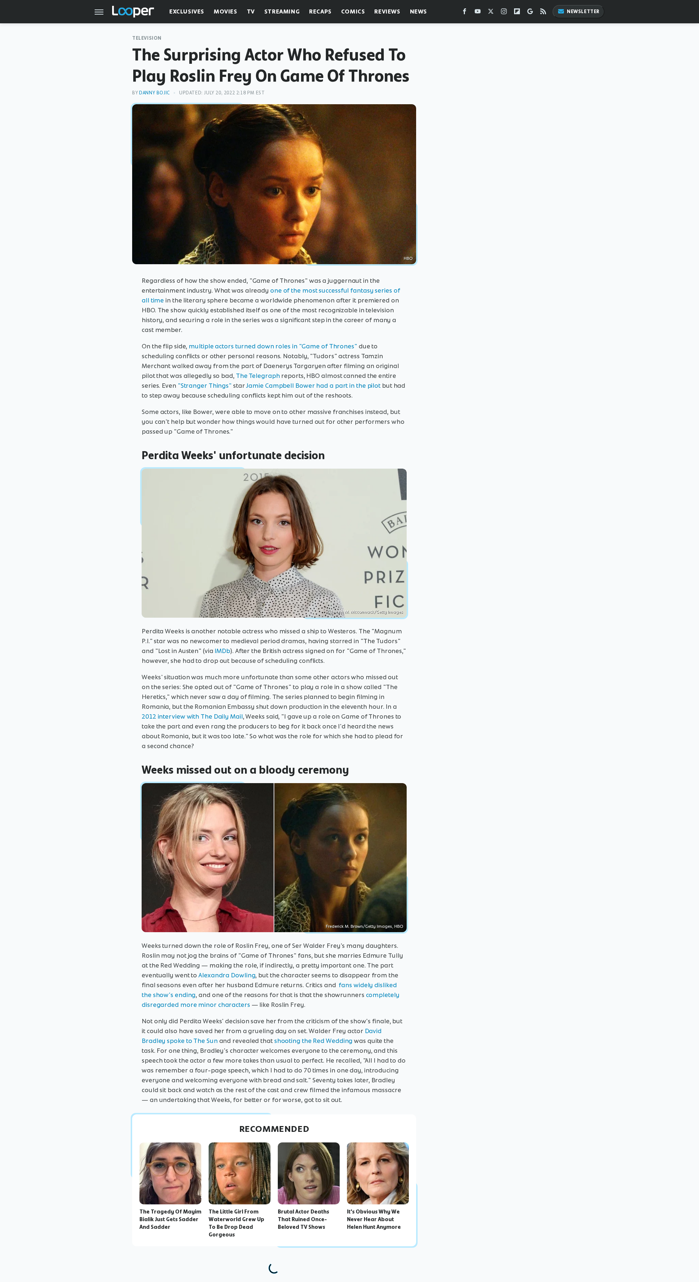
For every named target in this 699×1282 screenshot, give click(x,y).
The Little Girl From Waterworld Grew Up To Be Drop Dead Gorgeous (236, 1223)
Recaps (320, 11)
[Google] (530, 13)
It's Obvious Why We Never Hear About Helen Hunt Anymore (374, 1219)
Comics (353, 11)
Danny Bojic (154, 93)
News (418, 11)
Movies (225, 11)
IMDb (222, 650)
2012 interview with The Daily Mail (192, 716)
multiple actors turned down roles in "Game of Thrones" (273, 346)
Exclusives (186, 11)
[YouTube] (477, 13)
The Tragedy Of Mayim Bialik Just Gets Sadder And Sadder (170, 1219)
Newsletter (583, 11)
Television (147, 38)
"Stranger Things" (205, 385)
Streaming (282, 11)
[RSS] (543, 13)
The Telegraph (258, 375)
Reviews (387, 11)
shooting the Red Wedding (313, 1040)
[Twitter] (490, 13)
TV (251, 11)
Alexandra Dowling (226, 975)
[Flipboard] (517, 13)
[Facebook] (464, 13)
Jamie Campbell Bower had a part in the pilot (313, 385)
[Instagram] (504, 13)
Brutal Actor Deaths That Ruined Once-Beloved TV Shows (303, 1219)
